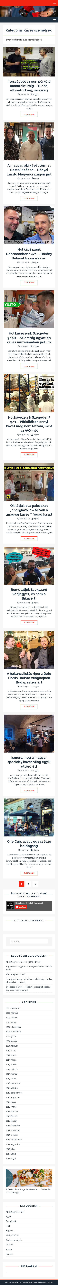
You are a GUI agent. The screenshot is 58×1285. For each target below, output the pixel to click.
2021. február (11, 1017)
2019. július (11, 1050)
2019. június (11, 1055)
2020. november (13, 1032)
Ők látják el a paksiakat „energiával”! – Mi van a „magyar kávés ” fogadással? (29, 510)
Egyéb (9, 1216)
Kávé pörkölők (12, 1235)
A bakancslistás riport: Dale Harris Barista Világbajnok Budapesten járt (29, 678)
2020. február (12, 1046)
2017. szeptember (14, 1139)
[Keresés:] (29, 941)
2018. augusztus (13, 1097)
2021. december (13, 1008)
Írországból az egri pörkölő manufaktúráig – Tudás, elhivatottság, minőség (29, 85)
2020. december (13, 1027)
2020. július (11, 1036)
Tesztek (9, 1254)
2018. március (12, 1111)
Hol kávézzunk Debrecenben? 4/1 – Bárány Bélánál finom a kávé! (29, 253)
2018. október (12, 1088)
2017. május (11, 1158)
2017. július (10, 1149)
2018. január (11, 1121)
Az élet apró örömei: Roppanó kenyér (23, 962)
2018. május (11, 1107)
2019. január (11, 1078)
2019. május (11, 1060)
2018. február (12, 1116)
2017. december (13, 1125)
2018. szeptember (14, 1093)
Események (11, 1221)
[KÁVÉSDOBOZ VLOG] (29, 15)
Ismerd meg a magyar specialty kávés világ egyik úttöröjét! (29, 761)
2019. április (11, 1064)
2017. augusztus (13, 1144)
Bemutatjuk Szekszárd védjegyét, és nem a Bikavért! (29, 594)
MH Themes (48, 1282)
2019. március (12, 1069)
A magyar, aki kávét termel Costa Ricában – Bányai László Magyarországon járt (29, 169)
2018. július (11, 1102)
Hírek (8, 1226)
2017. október (12, 1135)
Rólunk (9, 1249)
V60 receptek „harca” (15, 974)
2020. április (11, 1041)
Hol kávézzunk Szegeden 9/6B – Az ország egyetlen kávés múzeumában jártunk (29, 337)
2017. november (13, 1130)
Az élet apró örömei (15, 1212)
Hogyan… (10, 1230)
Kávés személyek (14, 1240)
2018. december (13, 1083)
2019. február (11, 1074)
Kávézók (9, 1245)
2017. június (11, 1154)
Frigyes (36, 95)
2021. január (11, 1022)
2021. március (12, 1013)
